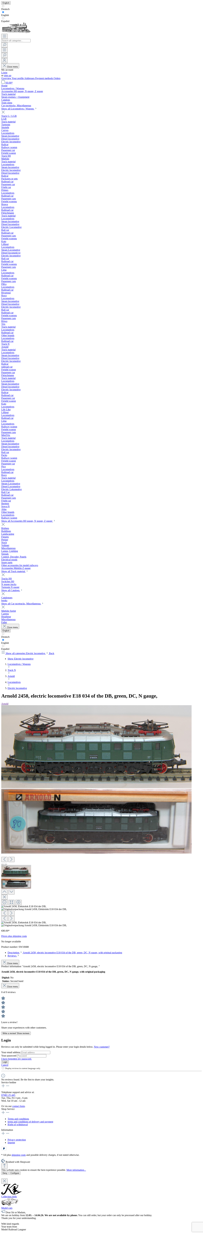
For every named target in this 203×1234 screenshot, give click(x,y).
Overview (6, 78)
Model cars (6, 1208)
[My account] (4, 60)
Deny (5, 1173)
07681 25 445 (8, 1095)
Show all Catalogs (10, 590)
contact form (18, 1106)
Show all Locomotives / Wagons (17, 108)
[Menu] (4, 36)
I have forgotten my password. (16, 1058)
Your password (9, 1055)
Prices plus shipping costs (14, 936)
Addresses (29, 78)
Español (5, 21)
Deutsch (5, 9)
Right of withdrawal (18, 1124)
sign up (7, 75)
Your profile (18, 78)
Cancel (4, 1065)
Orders (57, 78)
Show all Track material (13, 571)
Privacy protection (17, 1139)
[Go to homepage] (16, 32)
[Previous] (4, 859)
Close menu (12, 67)
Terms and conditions (18, 1118)
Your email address (11, 1052)
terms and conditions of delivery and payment (30, 1121)
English (5, 15)
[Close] (4, 897)
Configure (14, 1173)
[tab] (65, 952)
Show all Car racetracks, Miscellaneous (21, 603)
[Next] (11, 859)
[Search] (4, 44)
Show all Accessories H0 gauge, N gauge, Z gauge (27, 521)
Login (4, 72)
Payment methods (44, 78)
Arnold (4, 703)
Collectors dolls (9, 1196)
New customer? (102, 1046)
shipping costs (19, 1155)
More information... (76, 1170)
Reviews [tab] (12, 955)
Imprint (11, 1142)
